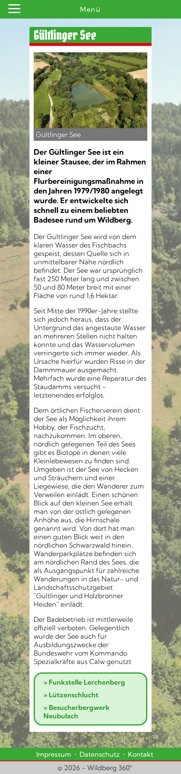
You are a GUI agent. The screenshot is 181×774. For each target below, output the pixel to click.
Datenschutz (100, 754)
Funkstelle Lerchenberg (84, 682)
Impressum (53, 754)
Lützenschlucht (70, 695)
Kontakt (140, 754)
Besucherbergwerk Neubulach (76, 711)
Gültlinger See (58, 134)
